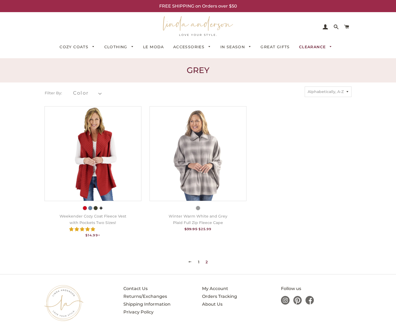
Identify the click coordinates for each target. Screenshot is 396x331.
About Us (212, 304)
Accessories (189, 46)
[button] (82, 229)
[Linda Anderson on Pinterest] (297, 303)
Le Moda (153, 46)
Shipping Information (147, 304)
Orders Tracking (219, 296)
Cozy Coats (75, 46)
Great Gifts (275, 46)
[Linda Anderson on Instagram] (285, 303)
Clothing (116, 46)
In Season (233, 46)
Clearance (313, 46)
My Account (215, 288)
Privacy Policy (138, 312)
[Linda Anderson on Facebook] (309, 303)
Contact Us (135, 288)
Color (81, 93)
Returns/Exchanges (145, 296)
